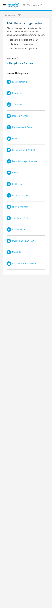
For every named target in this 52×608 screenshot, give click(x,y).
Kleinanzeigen (10, 15)
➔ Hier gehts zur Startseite (20, 63)
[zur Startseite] (13, 5)
